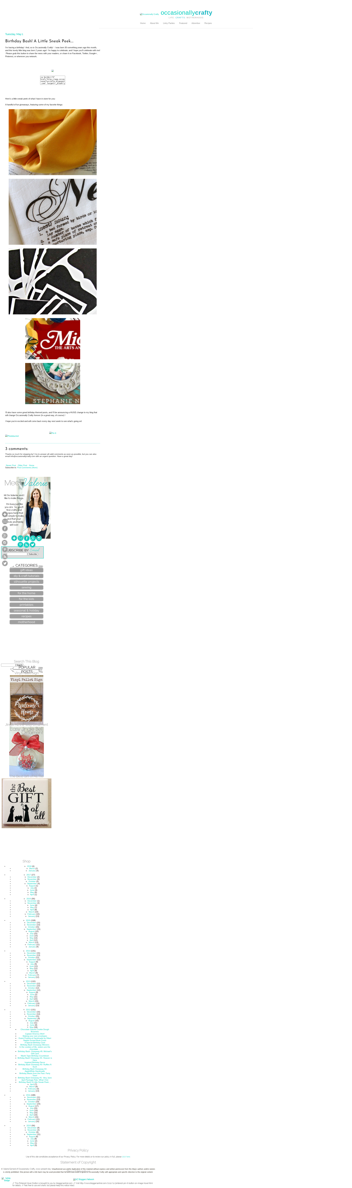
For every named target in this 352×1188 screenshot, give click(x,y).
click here (126, 1157)
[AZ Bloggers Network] (83, 1179)
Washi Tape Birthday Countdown (35, 1056)
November (32, 879)
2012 (28, 1009)
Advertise (196, 23)
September (32, 883)
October (32, 881)
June (32, 890)
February (31, 914)
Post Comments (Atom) (27, 467)
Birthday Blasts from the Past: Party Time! (34, 1074)
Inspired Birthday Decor (35, 1062)
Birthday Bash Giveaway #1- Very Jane (35, 1078)
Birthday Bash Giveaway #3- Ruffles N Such (34, 1065)
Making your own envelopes (35, 1036)
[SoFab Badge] (7, 1180)
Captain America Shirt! (35, 1034)
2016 (29, 899)
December (32, 877)
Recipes (208, 23)
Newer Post (11, 465)
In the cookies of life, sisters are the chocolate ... (34, 1048)
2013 (28, 981)
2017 (29, 875)
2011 (28, 1095)
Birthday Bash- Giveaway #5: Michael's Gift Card (35, 1052)
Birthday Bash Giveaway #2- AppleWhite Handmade (35, 1070)
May (32, 892)
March (32, 868)
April (32, 894)
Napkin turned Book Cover (34, 1040)
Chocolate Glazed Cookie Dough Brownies (35, 1030)
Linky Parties (169, 23)
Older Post (22, 465)
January (32, 871)
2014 (28, 951)
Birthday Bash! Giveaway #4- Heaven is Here (35, 1059)
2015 (28, 920)
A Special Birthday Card (35, 1042)
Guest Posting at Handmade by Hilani (35, 1038)
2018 (29, 866)
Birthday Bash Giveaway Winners (34, 1045)
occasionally (186, 12)
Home (143, 23)
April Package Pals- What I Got (34, 1080)
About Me (154, 23)
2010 (29, 1125)
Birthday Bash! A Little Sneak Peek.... (35, 1082)
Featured (183, 23)
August (32, 886)
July (32, 888)
